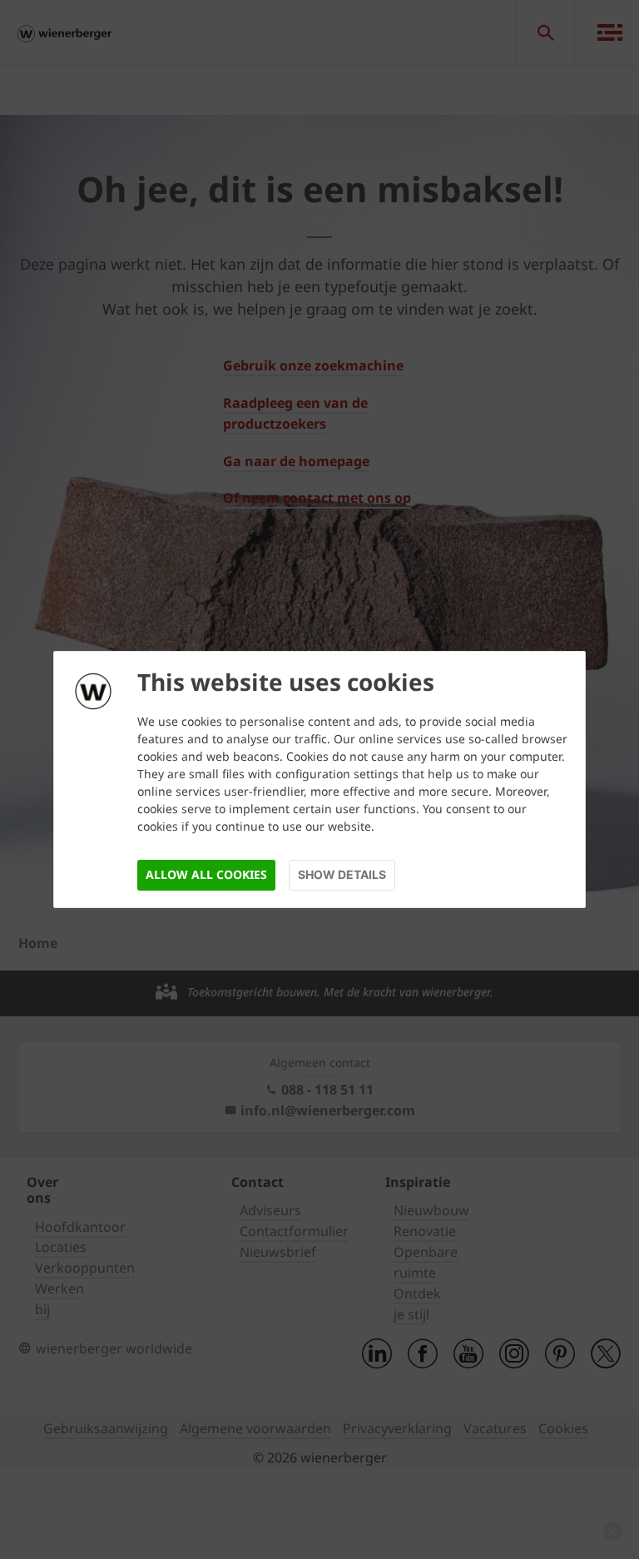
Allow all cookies (206, 874)
